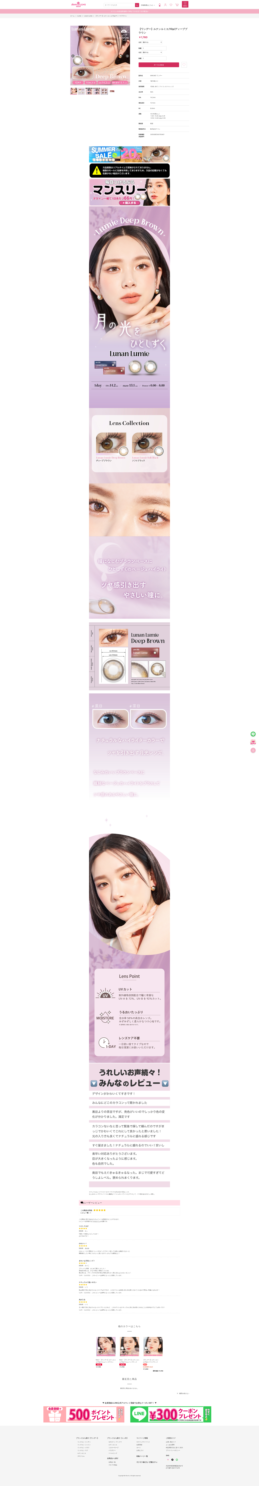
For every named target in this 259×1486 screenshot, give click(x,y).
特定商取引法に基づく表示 (174, 1447)
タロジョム (80, 1456)
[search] (137, 5)
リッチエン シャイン (83, 1445)
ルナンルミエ (81, 1453)
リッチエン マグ (82, 1450)
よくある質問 (170, 1445)
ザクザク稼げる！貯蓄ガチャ (147, 1462)
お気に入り (140, 1450)
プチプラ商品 (112, 1465)
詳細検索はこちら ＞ (148, 5)
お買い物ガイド (171, 1442)
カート (138, 1447)
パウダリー (111, 1450)
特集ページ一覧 (142, 1456)
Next (127, 56)
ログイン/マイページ (143, 1442)
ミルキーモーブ (112, 1447)
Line (177, 1459)
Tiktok (172, 1459)
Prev (73, 56)
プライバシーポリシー (173, 1450)
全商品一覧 (111, 1462)
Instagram (168, 1459)
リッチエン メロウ (82, 1447)
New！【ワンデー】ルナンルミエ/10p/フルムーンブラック (129, 1361)
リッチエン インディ (83, 1442)
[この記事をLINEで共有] (253, 734)
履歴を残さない (184, 1393)
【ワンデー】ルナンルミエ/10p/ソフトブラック (151, 1361)
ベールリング (112, 1453)
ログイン (97, 1221)
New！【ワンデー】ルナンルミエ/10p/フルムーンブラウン (106, 1361)
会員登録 (139, 1445)
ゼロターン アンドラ (114, 1442)
